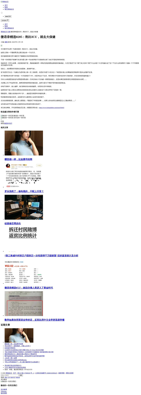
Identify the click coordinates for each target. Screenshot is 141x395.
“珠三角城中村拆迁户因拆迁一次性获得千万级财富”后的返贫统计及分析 (41, 255)
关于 (6, 5)
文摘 (8, 32)
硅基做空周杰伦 (13, 223)
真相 (11, 377)
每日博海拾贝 (9, 9)
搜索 (21, 375)
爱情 (6, 377)
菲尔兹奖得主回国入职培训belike (16, 360)
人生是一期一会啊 (11, 358)
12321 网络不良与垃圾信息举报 (15, 367)
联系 (6, 7)
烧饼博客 (61, 373)
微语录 (6, 123)
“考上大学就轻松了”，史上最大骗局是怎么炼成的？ (22, 362)
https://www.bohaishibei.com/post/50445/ (51, 107)
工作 (8, 377)
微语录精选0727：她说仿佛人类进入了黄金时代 (29, 287)
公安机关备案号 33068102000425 (46, 373)
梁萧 (6, 42)
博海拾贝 (4, 32)
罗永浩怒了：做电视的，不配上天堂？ (24, 191)
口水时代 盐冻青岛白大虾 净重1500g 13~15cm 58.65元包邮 (24, 350)
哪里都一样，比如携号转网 (18, 159)
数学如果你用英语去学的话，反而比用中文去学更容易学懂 (34, 320)
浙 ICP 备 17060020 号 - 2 (25, 373)
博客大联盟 (69, 373)
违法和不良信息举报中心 (13, 365)
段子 (10, 123)
